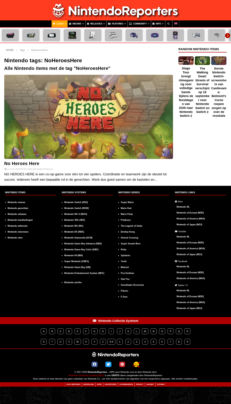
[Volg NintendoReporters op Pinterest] (122, 364)
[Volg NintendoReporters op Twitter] (108, 364)
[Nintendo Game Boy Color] (175, 35)
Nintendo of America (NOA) (191, 218)
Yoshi (124, 261)
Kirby (123, 249)
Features (117, 24)
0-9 (111, 341)
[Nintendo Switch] (31, 35)
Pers (99, 384)
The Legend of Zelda (131, 226)
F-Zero (124, 296)
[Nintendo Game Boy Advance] (154, 35)
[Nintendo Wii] (92, 35)
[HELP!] (136, 364)
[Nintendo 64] (196, 35)
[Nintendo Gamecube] (134, 35)
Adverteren (110, 384)
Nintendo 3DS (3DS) (74, 220)
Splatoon (125, 255)
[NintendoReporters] (115, 17)
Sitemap (161, 384)
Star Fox (125, 279)
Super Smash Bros (131, 243)
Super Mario (127, 202)
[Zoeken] (168, 23)
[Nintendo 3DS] (72, 35)
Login (59, 24)
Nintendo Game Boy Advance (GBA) (83, 243)
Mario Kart (126, 208)
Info (158, 24)
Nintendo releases (17, 214)
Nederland (88, 384)
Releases (96, 24)
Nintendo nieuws (16, 202)
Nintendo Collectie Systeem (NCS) (86, 375)
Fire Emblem (127, 273)
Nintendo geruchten (18, 208)
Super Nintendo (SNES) (76, 261)
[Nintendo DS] (113, 35)
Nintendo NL (183, 207)
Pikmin (124, 291)
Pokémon (126, 220)
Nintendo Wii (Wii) (73, 226)
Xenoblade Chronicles (132, 285)
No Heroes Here (21, 163)
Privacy (139, 384)
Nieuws (76, 24)
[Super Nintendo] (216, 35)
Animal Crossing (129, 237)
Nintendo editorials (18, 226)
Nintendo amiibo (73, 282)
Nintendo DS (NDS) (74, 232)
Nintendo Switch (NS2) (76, 202)
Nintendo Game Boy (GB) (77, 267)
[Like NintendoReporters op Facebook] (94, 364)
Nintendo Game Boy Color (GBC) (81, 249)
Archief (150, 384)
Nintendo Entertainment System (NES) (84, 273)
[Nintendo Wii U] (51, 35)
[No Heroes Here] (88, 117)
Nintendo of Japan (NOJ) (189, 224)
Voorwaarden (126, 384)
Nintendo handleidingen (20, 220)
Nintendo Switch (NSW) (76, 208)
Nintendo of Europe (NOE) (190, 212)
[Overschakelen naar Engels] (175, 23)
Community (140, 24)
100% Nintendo (73, 384)
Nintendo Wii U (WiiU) (75, 214)
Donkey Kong (128, 232)
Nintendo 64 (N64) (73, 255)
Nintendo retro (15, 237)
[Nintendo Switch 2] (10, 35)
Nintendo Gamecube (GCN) (78, 237)
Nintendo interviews (18, 232)
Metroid (125, 267)
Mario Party (127, 214)
